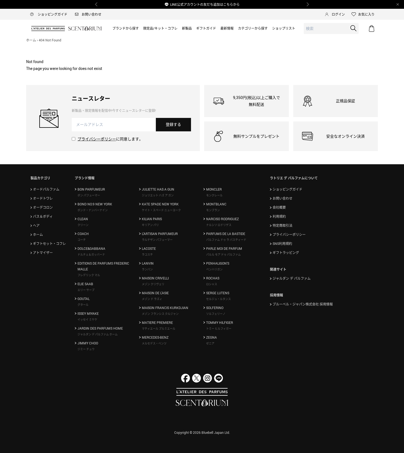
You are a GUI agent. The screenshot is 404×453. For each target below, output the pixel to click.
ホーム (31, 40)
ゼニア (210, 343)
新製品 (187, 28)
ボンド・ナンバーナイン (93, 210)
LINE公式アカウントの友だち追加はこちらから (205, 4)
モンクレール (214, 195)
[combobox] (331, 28)
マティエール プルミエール (158, 328)
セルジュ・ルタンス (218, 299)
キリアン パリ (150, 225)
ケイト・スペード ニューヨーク (161, 210)
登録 (173, 124)
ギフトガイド (206, 28)
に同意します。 (110, 138)
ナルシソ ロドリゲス (218, 225)
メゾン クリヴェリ (153, 284)
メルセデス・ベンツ (154, 343)
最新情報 (227, 28)
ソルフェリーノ (215, 314)
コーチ (82, 240)
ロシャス (211, 284)
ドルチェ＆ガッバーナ (91, 254)
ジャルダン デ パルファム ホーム (98, 334)
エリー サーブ (86, 290)
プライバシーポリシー (97, 138)
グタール (83, 305)
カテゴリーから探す (253, 28)
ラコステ (147, 254)
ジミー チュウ (86, 349)
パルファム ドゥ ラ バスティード (226, 240)
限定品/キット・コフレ (160, 28)
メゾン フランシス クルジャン (160, 314)
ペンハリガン (214, 269)
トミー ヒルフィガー (218, 328)
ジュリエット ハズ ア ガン (158, 195)
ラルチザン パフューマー (157, 240)
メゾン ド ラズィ (152, 299)
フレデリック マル (89, 275)
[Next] (307, 4)
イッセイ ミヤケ (87, 319)
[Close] (398, 4)
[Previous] (96, 4)
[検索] (353, 28)
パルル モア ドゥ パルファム (223, 254)
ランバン (147, 269)
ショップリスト (283, 28)
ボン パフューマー (89, 195)
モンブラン (213, 210)
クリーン (83, 225)
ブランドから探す (125, 28)
